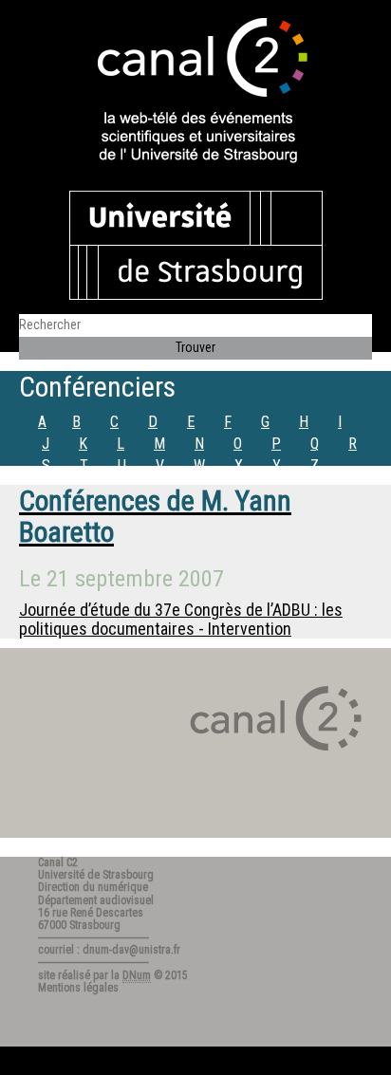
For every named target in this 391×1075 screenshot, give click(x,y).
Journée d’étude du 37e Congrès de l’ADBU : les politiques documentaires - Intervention (181, 619)
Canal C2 (58, 862)
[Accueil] (195, 92)
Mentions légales (78, 987)
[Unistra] (196, 243)
